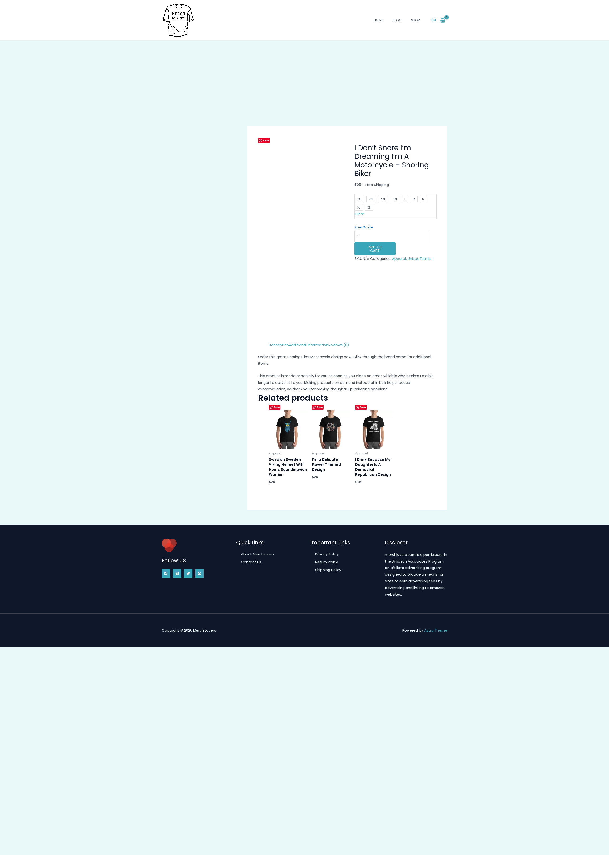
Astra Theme (435, 630)
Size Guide (363, 227)
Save (266, 140)
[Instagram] (177, 573)
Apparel (399, 258)
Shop (415, 20)
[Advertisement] (304, 76)
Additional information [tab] (308, 344)
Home (378, 20)
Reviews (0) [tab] (338, 344)
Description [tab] (279, 344)
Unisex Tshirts (419, 258)
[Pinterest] (199, 573)
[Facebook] (166, 573)
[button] (260, 146)
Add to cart (375, 248)
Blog (397, 20)
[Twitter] (188, 573)
